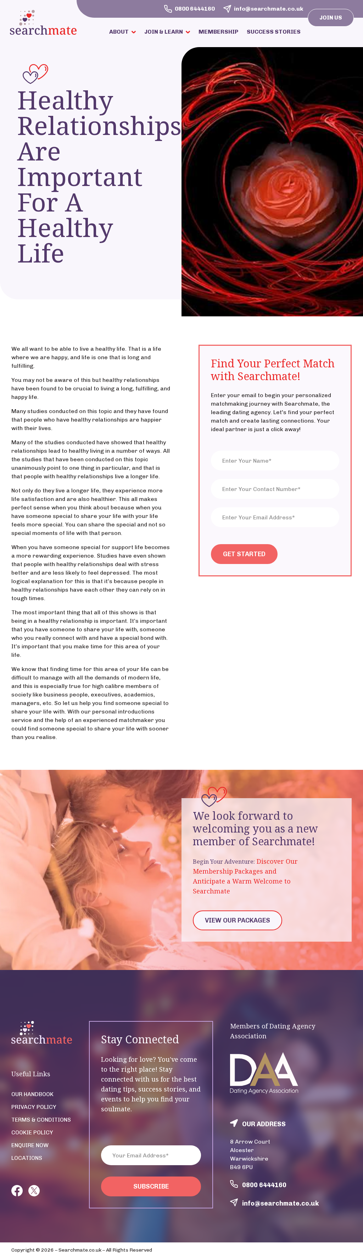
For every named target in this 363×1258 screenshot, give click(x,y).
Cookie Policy (32, 1132)
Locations (26, 1158)
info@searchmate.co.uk (280, 1203)
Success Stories (274, 31)
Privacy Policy (33, 1107)
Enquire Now (30, 1145)
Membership (218, 31)
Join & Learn (163, 31)
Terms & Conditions (41, 1119)
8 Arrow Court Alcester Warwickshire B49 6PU (250, 1154)
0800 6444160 (264, 1185)
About (119, 31)
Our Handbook (32, 1094)
